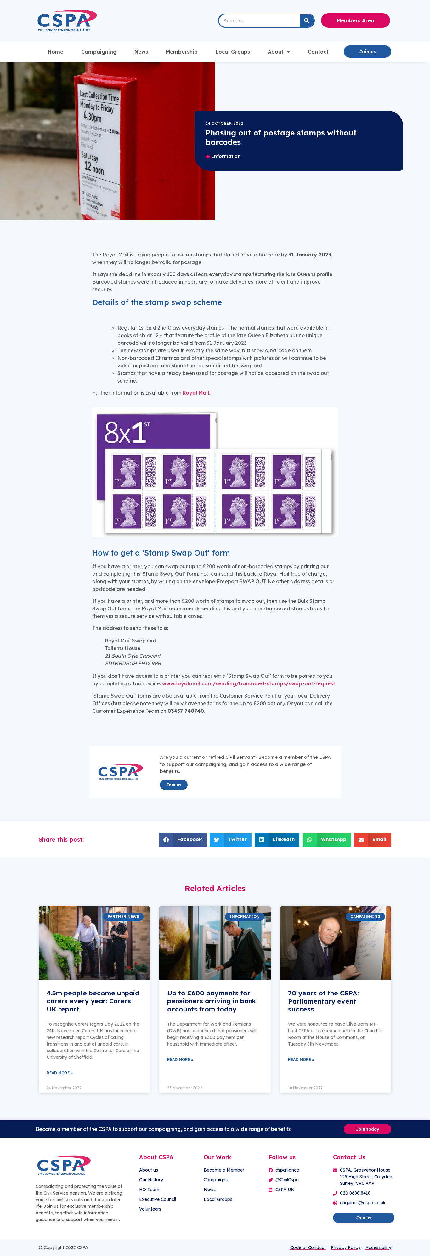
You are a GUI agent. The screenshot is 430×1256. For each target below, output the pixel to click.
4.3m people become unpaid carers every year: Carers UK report (93, 1001)
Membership (182, 52)
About (276, 52)
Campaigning (98, 52)
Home (55, 52)
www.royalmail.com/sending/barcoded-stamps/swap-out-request (248, 683)
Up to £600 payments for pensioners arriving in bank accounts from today (211, 1001)
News (141, 52)
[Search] (307, 20)
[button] (183, 840)
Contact (318, 52)
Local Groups (233, 52)
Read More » (60, 1072)
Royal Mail (196, 392)
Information (226, 156)
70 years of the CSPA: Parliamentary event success (323, 1001)
